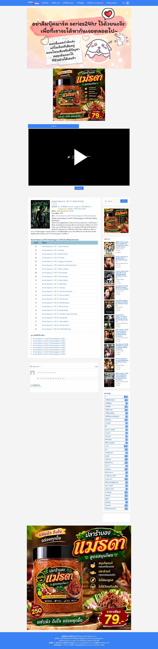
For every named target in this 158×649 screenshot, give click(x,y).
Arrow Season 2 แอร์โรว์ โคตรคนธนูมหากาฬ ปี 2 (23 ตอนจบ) (76, 216)
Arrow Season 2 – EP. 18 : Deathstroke (55, 310)
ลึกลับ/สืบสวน (85, 207)
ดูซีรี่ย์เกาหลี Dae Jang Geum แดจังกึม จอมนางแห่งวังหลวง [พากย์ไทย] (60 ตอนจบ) (121, 244)
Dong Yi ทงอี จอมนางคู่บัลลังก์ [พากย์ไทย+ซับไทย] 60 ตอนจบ (121, 259)
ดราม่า (71, 207)
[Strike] (45, 378)
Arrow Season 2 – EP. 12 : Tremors (53, 288)
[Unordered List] (51, 378)
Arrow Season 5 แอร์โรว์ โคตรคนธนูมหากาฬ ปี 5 (49, 347)
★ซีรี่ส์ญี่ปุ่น (80, 3)
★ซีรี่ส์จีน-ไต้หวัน (68, 3)
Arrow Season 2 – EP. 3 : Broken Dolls (54, 254)
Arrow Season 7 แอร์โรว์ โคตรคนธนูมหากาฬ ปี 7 (49, 352)
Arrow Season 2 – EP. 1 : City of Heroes (55, 246)
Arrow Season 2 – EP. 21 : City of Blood (55, 321)
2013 (54, 204)
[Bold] (38, 378)
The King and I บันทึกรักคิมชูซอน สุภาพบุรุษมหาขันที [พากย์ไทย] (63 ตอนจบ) (121, 346)
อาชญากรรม (62, 209)
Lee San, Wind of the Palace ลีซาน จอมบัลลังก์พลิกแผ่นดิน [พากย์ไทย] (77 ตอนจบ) (121, 274)
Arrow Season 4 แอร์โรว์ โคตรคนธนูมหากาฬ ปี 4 (49, 345)
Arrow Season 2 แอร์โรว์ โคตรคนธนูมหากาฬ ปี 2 (49, 341)
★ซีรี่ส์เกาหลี (55, 3)
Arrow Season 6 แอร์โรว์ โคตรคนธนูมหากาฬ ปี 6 (49, 350)
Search (124, 201)
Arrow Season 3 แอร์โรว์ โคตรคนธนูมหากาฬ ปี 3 (49, 343)
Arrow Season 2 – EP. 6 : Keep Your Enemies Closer (59, 265)
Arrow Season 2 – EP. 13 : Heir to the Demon (57, 291)
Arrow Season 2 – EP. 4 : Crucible (53, 258)
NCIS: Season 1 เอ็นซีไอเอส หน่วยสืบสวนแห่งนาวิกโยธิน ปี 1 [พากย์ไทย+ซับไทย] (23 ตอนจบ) (121, 333)
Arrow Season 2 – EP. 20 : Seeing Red (54, 318)
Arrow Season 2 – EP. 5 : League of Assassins (57, 261)
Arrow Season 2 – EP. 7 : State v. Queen (55, 269)
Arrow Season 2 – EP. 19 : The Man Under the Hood (59, 314)
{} (61, 378)
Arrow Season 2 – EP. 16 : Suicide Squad (55, 303)
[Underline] (43, 378)
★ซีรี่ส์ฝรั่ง (45, 3)
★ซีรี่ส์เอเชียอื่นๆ (111, 3)
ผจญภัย (77, 207)
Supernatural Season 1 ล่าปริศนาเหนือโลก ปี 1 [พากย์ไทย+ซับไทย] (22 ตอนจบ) (121, 318)
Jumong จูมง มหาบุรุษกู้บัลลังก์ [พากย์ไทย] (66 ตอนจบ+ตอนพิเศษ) (121, 287)
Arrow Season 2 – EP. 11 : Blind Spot (54, 284)
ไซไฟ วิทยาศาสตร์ (80, 209)
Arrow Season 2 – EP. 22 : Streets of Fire (55, 325)
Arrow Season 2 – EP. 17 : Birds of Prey (68, 201)
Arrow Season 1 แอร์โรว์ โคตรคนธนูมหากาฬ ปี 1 (49, 339)
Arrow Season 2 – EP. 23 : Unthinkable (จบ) (56, 329)
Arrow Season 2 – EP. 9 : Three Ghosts (55, 276)
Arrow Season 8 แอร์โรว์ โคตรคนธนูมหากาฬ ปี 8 (49, 354)
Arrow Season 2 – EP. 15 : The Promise (55, 299)
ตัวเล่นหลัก (79, 188)
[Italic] (40, 378)
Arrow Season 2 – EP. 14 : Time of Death (55, 295)
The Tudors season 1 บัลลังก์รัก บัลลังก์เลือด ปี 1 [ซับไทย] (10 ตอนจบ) (121, 303)
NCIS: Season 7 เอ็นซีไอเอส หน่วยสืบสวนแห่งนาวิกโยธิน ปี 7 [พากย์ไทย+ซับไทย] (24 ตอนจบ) (121, 376)
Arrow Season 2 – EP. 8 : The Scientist (54, 273)
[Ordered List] (48, 378)
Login (96, 366)
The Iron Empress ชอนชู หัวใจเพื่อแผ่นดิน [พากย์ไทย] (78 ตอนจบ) (121, 361)
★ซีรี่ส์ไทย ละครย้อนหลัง (95, 3)
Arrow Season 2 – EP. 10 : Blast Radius (55, 280)
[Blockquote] (53, 378)
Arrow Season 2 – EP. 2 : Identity (53, 250)
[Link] (58, 378)
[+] (63, 378)
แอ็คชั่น (70, 209)
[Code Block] (56, 378)
